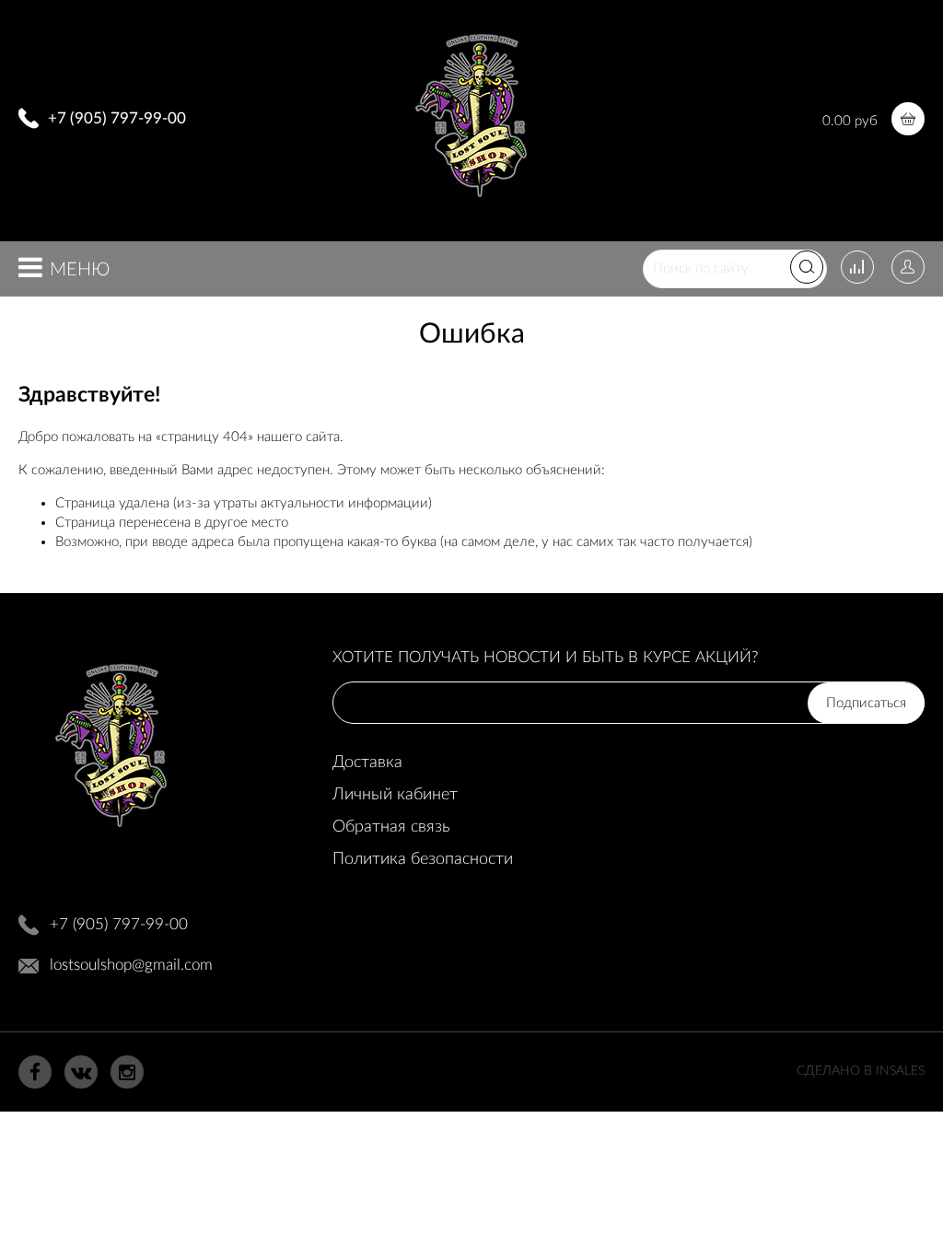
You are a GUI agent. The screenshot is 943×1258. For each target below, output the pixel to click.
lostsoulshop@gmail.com (131, 965)
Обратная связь (390, 827)
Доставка (367, 762)
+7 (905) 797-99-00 (117, 118)
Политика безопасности (422, 859)
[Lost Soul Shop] (471, 204)
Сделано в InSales (861, 1071)
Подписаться (866, 703)
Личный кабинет (395, 794)
